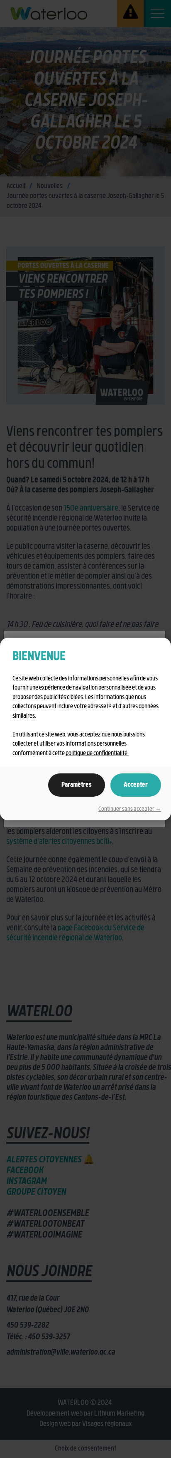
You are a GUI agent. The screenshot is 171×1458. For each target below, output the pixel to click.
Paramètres (76, 785)
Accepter (136, 785)
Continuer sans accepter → (129, 809)
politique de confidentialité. (97, 754)
